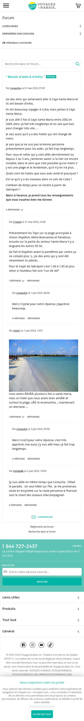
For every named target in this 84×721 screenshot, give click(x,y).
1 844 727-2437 (19, 546)
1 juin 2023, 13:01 (33, 330)
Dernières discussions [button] (18, 33)
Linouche (15, 88)
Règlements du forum (42, 527)
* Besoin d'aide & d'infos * (25, 77)
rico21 (16, 330)
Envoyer (42, 581)
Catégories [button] (10, 26)
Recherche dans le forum (42, 532)
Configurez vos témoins (42, 706)
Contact (77, 546)
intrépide (18, 471)
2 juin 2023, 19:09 (36, 470)
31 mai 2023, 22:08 (35, 221)
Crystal (17, 222)
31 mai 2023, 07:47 (34, 88)
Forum (8, 17)
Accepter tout (42, 714)
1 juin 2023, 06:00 (40, 292)
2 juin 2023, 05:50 (40, 429)
